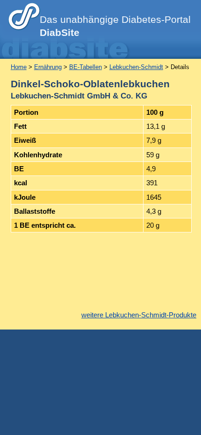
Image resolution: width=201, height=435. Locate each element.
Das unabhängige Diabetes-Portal (115, 26)
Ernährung (48, 66)
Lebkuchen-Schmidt (136, 66)
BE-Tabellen (85, 66)
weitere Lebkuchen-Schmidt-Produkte (138, 315)
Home (19, 66)
